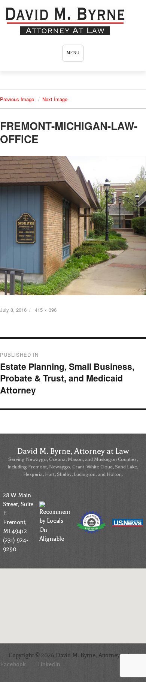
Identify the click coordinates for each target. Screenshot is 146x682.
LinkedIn (49, 664)
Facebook (13, 664)
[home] (66, 21)
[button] (73, 591)
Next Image (54, 99)
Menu (72, 53)
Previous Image (17, 99)
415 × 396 (46, 309)
